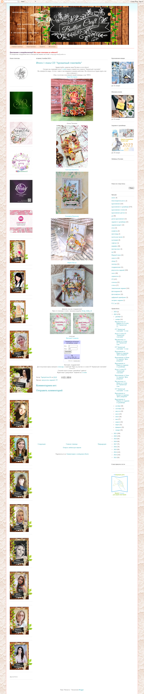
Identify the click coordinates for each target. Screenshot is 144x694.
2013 (115, 455)
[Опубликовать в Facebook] (68, 377)
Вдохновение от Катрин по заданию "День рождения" (122, 395)
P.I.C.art (114, 303)
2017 (115, 444)
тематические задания (119, 288)
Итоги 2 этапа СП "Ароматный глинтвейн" (120, 335)
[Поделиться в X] (66, 377)
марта (117, 424)
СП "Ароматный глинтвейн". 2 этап (121, 389)
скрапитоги (115, 276)
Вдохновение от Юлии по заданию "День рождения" (122, 359)
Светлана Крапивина (72, 170)
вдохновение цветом (118, 213)
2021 (115, 433)
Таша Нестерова (72, 77)
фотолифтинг (116, 294)
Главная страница (17, 46)
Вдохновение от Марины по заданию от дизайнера (122, 401)
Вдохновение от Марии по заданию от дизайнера (121, 365)
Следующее (42, 444)
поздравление (116, 267)
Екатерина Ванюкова (72, 216)
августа (118, 411)
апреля (117, 422)
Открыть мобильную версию (72, 447)
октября (118, 406)
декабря (118, 316)
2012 (115, 457)
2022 (115, 314)
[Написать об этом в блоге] (64, 377)
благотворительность (118, 201)
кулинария (115, 240)
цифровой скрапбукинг (119, 297)
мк (112, 252)
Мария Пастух (72, 262)
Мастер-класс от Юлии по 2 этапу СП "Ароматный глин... (121, 384)
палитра (114, 264)
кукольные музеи (117, 237)
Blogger (81, 690)
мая (116, 419)
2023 (115, 311)
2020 (115, 436)
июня (117, 416)
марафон (114, 246)
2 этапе (84, 372)
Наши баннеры (31, 46)
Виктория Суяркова (72, 338)
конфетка (115, 231)
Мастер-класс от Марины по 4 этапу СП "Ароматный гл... (122, 324)
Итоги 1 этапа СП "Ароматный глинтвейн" (120, 371)
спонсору (61, 367)
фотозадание (116, 291)
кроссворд (115, 234)
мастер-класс (116, 249)
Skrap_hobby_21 (87, 311)
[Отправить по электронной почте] (62, 377)
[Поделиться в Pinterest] (70, 377)
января (117, 430)
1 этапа (64, 69)
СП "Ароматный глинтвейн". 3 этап (121, 348)
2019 (115, 439)
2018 (115, 441)
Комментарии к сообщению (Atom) (78, 454)
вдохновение (116, 204)
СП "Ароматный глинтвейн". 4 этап (121, 330)
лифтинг (114, 243)
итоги (113, 228)
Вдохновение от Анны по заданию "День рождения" (122, 377)
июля (117, 414)
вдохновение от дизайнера (120, 207)
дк (112, 216)
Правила (42, 46)
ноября (117, 319)
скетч (113, 273)
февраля (118, 427)
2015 (115, 449)
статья (114, 285)
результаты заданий (48, 380)
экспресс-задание (117, 300)
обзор (113, 261)
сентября (118, 408)
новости (114, 258)
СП (56, 380)
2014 (115, 452)
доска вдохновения (118, 219)
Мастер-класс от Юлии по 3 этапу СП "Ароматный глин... (121, 342)
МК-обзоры (52, 46)
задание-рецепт (116, 225)
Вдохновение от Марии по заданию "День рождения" (121, 353)
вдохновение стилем (118, 210)
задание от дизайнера (119, 222)
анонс (113, 198)
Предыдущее (102, 444)
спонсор (114, 282)
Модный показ (116, 255)
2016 (115, 447)
